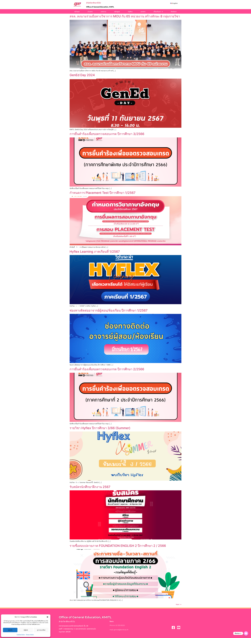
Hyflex (130, 11)
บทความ (103, 11)
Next (178, 604)
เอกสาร (143, 11)
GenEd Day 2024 (82, 75)
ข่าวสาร (90, 11)
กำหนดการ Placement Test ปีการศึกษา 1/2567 (103, 193)
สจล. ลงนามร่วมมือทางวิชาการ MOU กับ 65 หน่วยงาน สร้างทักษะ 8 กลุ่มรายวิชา (125, 16)
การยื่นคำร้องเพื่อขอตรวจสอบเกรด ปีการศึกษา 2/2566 (107, 369)
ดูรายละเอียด (41, 630)
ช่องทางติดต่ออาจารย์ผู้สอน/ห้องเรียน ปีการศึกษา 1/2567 (109, 310)
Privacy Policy (30, 634)
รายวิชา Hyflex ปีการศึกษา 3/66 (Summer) (100, 428)
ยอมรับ (10, 630)
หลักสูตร (117, 11)
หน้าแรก (77, 11)
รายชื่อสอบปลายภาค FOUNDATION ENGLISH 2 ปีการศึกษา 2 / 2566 (118, 546)
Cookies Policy (21, 634)
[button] (47, 617)
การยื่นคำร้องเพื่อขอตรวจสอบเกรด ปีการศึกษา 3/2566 (107, 134)
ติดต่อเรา (174, 11)
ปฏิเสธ (26, 630)
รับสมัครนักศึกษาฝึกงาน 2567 (90, 487)
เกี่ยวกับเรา (157, 11)
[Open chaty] (246, 633)
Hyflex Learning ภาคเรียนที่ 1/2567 (95, 251)
